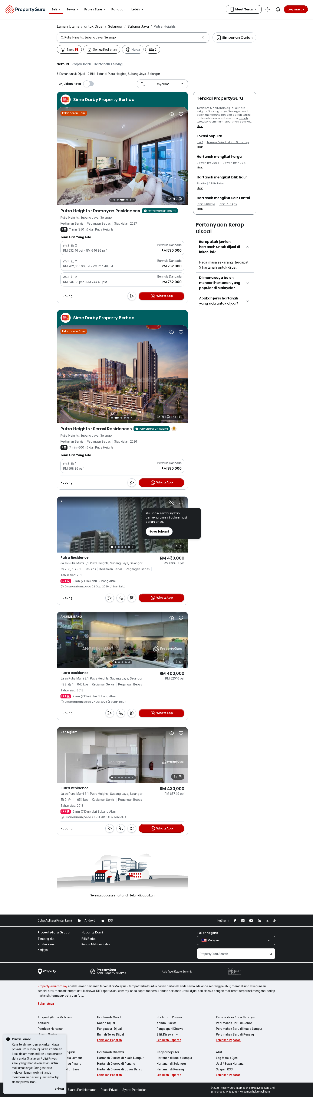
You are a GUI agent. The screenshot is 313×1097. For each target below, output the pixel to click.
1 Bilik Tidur (216, 183)
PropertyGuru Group (54, 932)
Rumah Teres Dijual (110, 1034)
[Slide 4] (118, 200)
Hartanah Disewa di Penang (116, 1063)
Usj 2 (200, 142)
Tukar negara (207, 933)
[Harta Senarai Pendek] (181, 114)
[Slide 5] (122, 200)
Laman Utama (68, 26)
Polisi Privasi (49, 1058)
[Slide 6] (127, 200)
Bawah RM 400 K (234, 163)
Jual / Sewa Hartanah (230, 1063)
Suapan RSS (224, 1069)
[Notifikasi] (278, 9)
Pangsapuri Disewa (169, 1028)
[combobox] (132, 37)
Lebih (135, 9)
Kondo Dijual (106, 1023)
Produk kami (46, 944)
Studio (201, 183)
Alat (219, 1052)
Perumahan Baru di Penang (235, 1034)
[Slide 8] (133, 199)
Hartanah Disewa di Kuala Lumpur (120, 1058)
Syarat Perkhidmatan (82, 1089)
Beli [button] (54, 9)
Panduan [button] (118, 9)
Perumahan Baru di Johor (234, 1023)
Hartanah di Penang (170, 1069)
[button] (63, 64)
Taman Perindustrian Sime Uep (228, 142)
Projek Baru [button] (93, 9)
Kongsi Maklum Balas (96, 944)
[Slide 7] (130, 200)
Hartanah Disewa (169, 1017)
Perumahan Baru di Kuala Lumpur (239, 1028)
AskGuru (44, 1023)
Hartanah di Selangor (171, 1063)
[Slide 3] (114, 200)
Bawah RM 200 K (208, 163)
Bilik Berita (89, 938)
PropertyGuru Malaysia (55, 1017)
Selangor (115, 26)
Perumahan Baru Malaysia (236, 1017)
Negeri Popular (167, 1052)
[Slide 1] (111, 417)
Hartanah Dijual (109, 1017)
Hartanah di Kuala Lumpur (174, 1058)
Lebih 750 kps (228, 204)
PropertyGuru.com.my (52, 986)
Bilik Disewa (164, 1034)
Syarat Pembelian (134, 1089)
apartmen (232, 121)
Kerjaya (43, 950)
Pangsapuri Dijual (109, 1028)
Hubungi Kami (92, 932)
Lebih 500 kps (206, 204)
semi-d (245, 121)
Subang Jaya (138, 26)
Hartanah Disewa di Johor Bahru (119, 1069)
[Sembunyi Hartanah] (171, 114)
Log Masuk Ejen (227, 1058)
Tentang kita (46, 938)
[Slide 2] (110, 199)
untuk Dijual (93, 26)
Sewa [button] (70, 9)
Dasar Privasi (109, 1089)
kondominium (214, 121)
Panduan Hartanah (50, 1028)
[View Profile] (63, 501)
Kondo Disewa (166, 1023)
